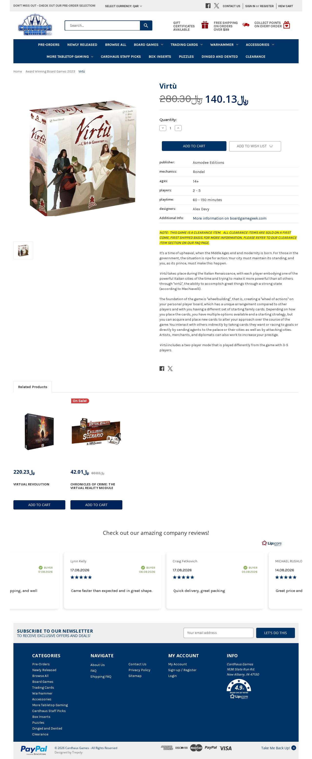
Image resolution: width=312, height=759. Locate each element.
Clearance (255, 56)
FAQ (93, 671)
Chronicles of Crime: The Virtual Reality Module (92, 486)
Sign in (250, 6)
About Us (97, 665)
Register (267, 6)
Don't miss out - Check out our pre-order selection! (54, 5)
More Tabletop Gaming (68, 56)
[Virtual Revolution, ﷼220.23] (39, 431)
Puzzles (186, 56)
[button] (253, 690)
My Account (177, 664)
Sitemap (135, 676)
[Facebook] (208, 5)
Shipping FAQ (100, 677)
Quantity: (168, 119)
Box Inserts (160, 56)
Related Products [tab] (32, 387)
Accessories (257, 44)
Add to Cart (39, 504)
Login (172, 676)
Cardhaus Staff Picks (121, 56)
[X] (216, 5)
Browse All (115, 44)
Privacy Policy (139, 670)
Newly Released (82, 44)
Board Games (146, 44)
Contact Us (231, 6)
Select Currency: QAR (122, 6)
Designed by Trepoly (68, 752)
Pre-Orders (48, 44)
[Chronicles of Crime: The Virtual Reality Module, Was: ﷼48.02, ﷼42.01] (96, 431)
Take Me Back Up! (275, 748)
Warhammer (222, 44)
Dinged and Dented (220, 56)
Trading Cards (184, 44)
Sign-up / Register (182, 670)
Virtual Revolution (31, 484)
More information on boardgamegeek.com (229, 218)
